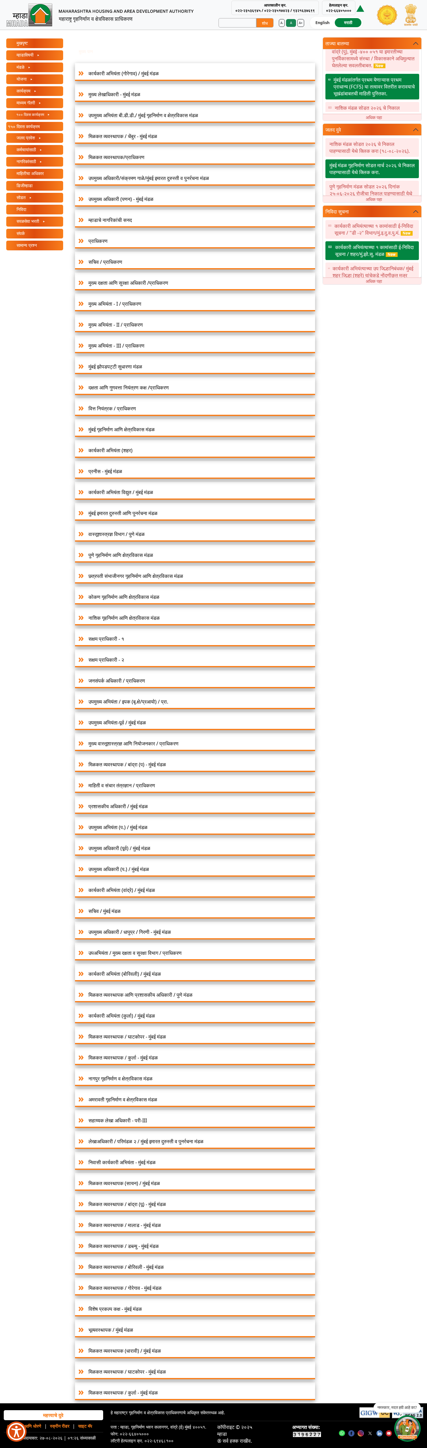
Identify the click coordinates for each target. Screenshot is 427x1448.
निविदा (20, 209)
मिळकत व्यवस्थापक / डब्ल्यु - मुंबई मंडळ (123, 1246)
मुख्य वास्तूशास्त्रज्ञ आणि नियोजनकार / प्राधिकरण (133, 743)
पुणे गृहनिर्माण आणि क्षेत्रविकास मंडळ (120, 555)
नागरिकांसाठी (26, 161)
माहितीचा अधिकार (29, 173)
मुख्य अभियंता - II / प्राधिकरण (115, 324)
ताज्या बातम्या (337, 43)
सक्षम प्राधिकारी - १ (106, 638)
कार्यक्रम (23, 91)
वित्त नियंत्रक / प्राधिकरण (112, 408)
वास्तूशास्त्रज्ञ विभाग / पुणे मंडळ (116, 534)
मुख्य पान (86, 51)
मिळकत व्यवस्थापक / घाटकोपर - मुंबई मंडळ (127, 1036)
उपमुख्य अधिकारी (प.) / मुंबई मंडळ (118, 869)
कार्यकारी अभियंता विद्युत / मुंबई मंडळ (120, 492)
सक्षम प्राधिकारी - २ (106, 659)
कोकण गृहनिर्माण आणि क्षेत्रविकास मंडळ (123, 597)
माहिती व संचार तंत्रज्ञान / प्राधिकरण (121, 785)
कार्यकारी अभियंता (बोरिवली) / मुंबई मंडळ (124, 973)
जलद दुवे (333, 129)
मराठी (348, 22)
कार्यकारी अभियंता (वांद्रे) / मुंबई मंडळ (121, 890)
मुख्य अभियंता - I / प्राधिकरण (114, 303)
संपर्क (20, 233)
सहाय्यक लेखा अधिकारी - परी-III (117, 1120)
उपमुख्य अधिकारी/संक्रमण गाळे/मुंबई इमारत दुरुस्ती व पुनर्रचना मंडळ (148, 178)
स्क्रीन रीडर (59, 1426)
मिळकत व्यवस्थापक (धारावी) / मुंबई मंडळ (124, 1350)
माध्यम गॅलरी (25, 103)
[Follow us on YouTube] (389, 1432)
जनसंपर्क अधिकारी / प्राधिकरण (116, 680)
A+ (301, 23)
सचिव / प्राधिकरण (105, 261)
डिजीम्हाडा (24, 185)
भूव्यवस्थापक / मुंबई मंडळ (110, 1329)
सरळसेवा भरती (27, 221)
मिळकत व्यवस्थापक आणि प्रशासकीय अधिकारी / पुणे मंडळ (140, 994)
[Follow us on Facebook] (351, 1432)
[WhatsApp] (342, 1432)
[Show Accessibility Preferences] (16, 1431)
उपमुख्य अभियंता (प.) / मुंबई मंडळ (118, 827)
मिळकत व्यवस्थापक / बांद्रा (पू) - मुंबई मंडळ (127, 1204)
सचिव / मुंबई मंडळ (104, 911)
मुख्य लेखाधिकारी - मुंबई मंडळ (114, 94)
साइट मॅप (85, 1426)
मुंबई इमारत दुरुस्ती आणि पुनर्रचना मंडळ (123, 513)
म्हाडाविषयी (25, 55)
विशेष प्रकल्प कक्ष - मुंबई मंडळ (115, 1308)
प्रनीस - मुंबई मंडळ (105, 471)
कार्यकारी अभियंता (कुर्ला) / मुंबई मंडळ (121, 1015)
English (322, 22)
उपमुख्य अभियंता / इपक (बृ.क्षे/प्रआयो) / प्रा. (128, 701)
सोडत (21, 197)
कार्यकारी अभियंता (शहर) (110, 450)
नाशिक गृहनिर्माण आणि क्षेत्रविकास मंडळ (124, 617)
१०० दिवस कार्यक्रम (30, 114)
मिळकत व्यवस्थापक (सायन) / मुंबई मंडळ (124, 1183)
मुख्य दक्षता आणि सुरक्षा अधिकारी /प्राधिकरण (128, 282)
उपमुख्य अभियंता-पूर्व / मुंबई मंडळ (117, 722)
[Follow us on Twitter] (370, 1432)
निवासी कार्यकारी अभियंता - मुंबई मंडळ (122, 1162)
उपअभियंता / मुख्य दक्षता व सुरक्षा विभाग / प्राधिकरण (135, 952)
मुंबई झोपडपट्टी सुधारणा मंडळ (115, 366)
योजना (21, 79)
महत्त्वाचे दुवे (53, 1415)
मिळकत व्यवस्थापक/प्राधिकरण (116, 157)
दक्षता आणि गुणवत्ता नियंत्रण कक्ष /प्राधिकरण (128, 387)
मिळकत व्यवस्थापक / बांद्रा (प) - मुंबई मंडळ (127, 764)
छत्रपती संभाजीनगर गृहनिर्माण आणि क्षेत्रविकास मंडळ (135, 576)
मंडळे (20, 67)
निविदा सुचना (337, 211)
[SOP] (360, 8)
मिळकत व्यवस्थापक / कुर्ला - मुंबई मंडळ (123, 1057)
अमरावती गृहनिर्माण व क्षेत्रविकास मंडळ (122, 1099)
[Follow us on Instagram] (361, 1432)
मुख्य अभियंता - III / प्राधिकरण (116, 345)
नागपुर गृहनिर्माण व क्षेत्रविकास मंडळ (120, 1078)
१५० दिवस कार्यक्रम (24, 126)
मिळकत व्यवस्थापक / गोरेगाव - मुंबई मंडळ (125, 1288)
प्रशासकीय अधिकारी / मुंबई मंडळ (118, 806)
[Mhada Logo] (105, 15)
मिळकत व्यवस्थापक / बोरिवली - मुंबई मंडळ (126, 1267)
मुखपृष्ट (21, 43)
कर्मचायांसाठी (26, 150)
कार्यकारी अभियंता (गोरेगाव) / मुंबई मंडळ (123, 73)
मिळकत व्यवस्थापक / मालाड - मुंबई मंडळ (124, 1225)
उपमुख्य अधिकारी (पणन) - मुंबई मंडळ (120, 199)
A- (281, 23)
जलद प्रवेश (25, 138)
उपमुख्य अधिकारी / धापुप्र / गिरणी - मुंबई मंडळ (129, 932)
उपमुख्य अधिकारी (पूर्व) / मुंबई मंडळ (119, 848)
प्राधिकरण (98, 241)
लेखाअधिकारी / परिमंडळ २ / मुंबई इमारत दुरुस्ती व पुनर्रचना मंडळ (145, 1141)
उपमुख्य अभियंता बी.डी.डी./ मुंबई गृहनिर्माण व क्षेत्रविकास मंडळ (143, 115)
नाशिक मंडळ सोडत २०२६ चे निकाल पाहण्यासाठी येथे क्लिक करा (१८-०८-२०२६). (375, 102)
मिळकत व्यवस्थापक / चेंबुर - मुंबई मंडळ (122, 136)
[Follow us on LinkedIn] (379, 1432)
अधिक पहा (374, 117)
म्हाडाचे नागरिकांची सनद (110, 220)
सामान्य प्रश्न (26, 245)
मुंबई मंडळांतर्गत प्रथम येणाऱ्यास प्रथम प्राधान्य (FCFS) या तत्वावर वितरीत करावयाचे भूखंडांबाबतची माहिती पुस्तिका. (374, 78)
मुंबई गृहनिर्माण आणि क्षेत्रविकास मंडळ (121, 429)
